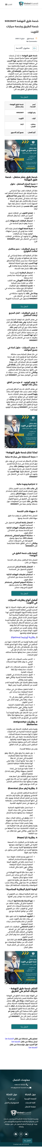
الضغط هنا (9, 1039)
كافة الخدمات (30, 1103)
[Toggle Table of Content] (33, 48)
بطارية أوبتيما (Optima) (23, 637)
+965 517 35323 (20, 1084)
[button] (10, 4)
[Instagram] (21, 1134)
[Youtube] (26, 1134)
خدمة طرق (30, 38)
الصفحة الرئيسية (30, 1099)
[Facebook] (16, 1134)
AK (23, 1144)
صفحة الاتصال (30, 1107)
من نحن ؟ (11, 1099)
